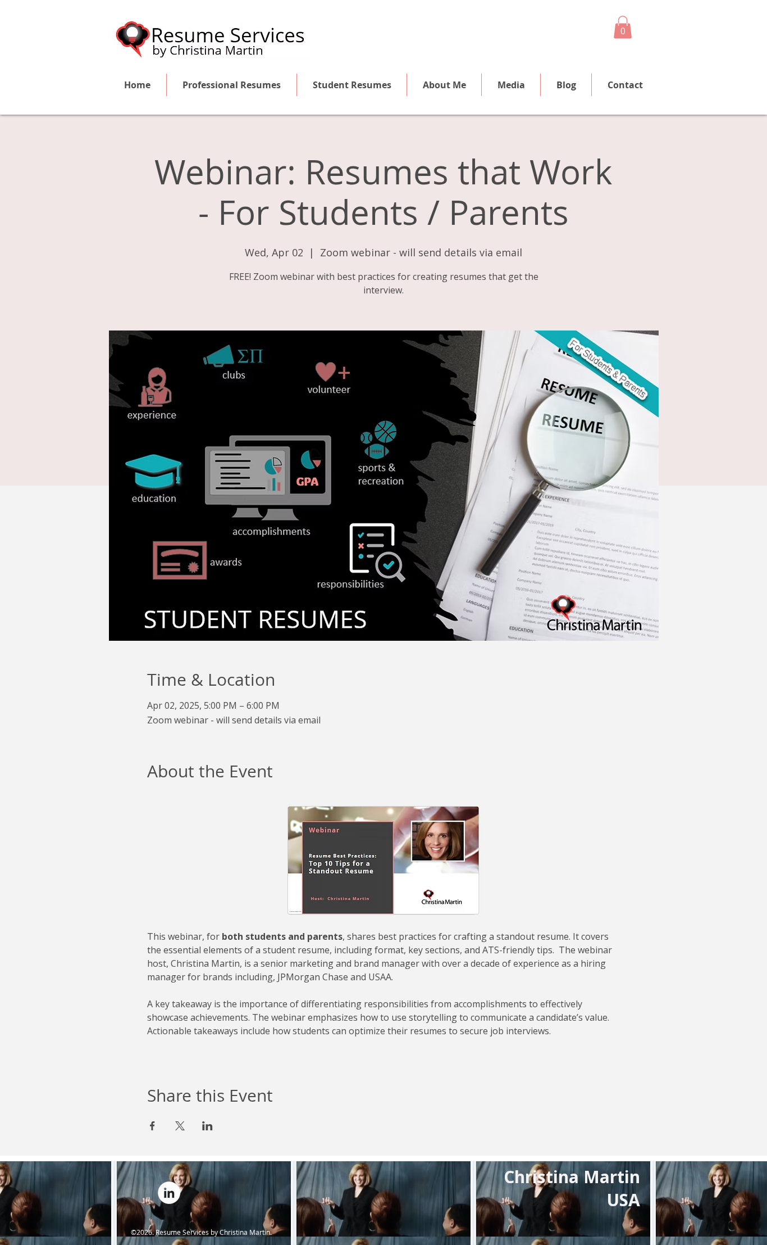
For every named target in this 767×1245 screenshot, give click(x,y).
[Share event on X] (180, 1125)
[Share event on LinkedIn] (207, 1125)
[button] (622, 27)
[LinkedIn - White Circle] (169, 1192)
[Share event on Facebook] (152, 1125)
